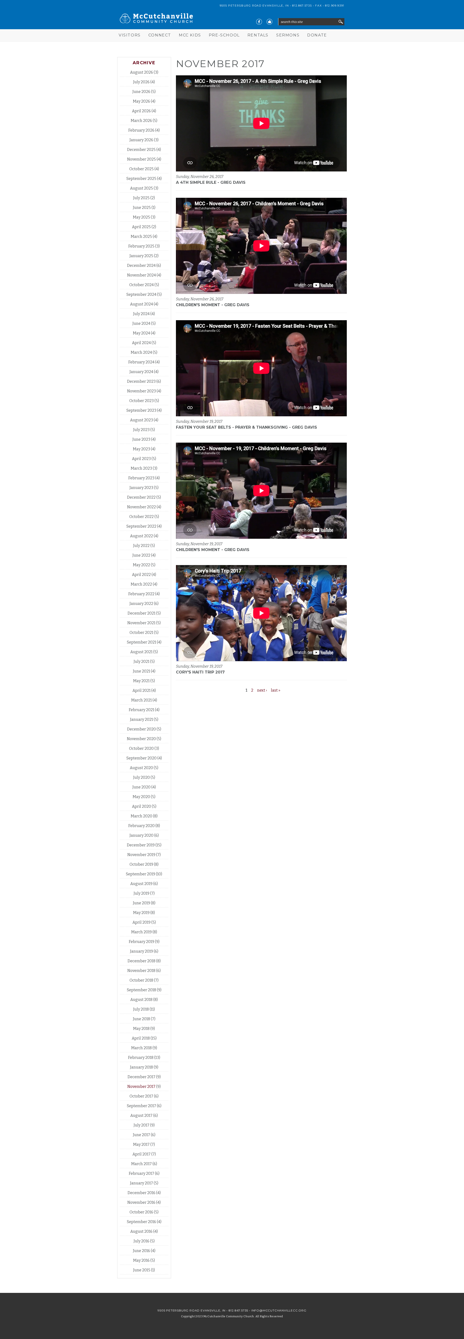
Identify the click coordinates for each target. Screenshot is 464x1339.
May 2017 (141, 1144)
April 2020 (141, 806)
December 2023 (141, 381)
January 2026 (141, 140)
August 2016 (141, 1231)
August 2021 (141, 652)
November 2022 (141, 507)
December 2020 (141, 729)
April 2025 (141, 227)
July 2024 (141, 314)
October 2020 (141, 748)
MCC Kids (190, 35)
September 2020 (141, 758)
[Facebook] (259, 21)
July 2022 (141, 545)
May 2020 (141, 796)
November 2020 (141, 739)
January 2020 (141, 835)
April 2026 (141, 111)
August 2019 (141, 883)
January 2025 (141, 256)
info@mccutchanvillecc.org (278, 1310)
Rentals (257, 35)
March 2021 (141, 700)
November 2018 (141, 970)
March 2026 (141, 120)
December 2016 (141, 1192)
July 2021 (141, 661)
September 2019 (140, 874)
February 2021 (141, 710)
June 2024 (141, 323)
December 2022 (141, 497)
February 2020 (141, 825)
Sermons (287, 35)
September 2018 (141, 990)
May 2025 (141, 217)
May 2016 (141, 1260)
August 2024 (141, 304)
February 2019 (141, 941)
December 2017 (141, 1077)
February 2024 (141, 362)
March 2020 (141, 816)
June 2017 (141, 1135)
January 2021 (141, 719)
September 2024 (141, 294)
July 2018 (141, 1009)
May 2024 (141, 333)
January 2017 (141, 1183)
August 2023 (141, 420)
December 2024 (141, 265)
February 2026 (141, 130)
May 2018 (141, 1028)
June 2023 (141, 439)
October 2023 (141, 400)
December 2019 (141, 845)
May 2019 (141, 912)
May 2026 (141, 101)
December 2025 (141, 149)
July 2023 (141, 429)
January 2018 (141, 1067)
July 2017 (141, 1125)
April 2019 (141, 922)
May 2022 (141, 565)
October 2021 (141, 632)
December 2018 (141, 961)
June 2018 (141, 1019)
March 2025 (141, 236)
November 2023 (141, 391)
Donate (317, 35)
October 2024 (141, 285)
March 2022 (141, 584)
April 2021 (141, 690)
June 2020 (141, 787)
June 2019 (141, 903)
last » (275, 690)
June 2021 (141, 671)
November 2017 (141, 1086)
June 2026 (141, 91)
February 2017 (141, 1173)
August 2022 (141, 536)
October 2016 (141, 1212)
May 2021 (141, 681)
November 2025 (141, 159)
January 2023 (141, 487)
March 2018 (141, 1048)
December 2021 (141, 613)
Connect (159, 35)
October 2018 (141, 980)
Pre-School (224, 35)
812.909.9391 (334, 5)
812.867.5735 (302, 5)
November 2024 (141, 275)
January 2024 (141, 371)
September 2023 (141, 410)
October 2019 (141, 864)
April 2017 (141, 1154)
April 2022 (141, 574)
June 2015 (141, 1270)
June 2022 (141, 555)
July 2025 (141, 198)
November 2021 (141, 623)
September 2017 (141, 1106)
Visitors (130, 35)
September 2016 (141, 1221)
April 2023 (141, 458)
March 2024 (141, 352)
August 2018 (141, 999)
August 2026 (141, 72)
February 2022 (141, 594)
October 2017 (141, 1096)
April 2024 (141, 342)
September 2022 (141, 526)
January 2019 (141, 951)
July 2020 (141, 777)
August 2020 (141, 767)
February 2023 (141, 478)
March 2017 (141, 1164)
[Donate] (269, 21)
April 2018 (141, 1038)
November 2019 (141, 854)
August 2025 (141, 188)
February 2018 (140, 1057)
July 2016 (141, 1241)
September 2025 (141, 178)
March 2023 (141, 468)
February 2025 (141, 246)
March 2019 (141, 932)
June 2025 (142, 207)
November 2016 (141, 1202)
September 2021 (141, 642)
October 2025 (141, 169)
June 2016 (141, 1250)
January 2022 (141, 603)
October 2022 (141, 516)
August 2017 (141, 1115)
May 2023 (141, 449)
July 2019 (141, 893)
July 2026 (141, 82)
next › (262, 690)
